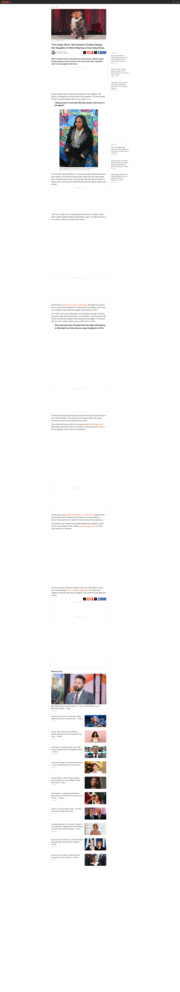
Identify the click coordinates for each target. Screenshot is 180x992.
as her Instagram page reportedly (79, 590)
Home (52, 7)
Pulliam (100, 426)
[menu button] (178, 2)
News (56, 7)
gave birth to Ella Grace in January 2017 (78, 514)
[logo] (5, 2)
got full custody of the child (89, 526)
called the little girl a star (93, 424)
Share (103, 52)
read (88, 99)
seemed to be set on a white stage (74, 305)
